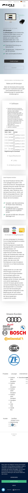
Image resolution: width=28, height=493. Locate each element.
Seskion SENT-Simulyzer (13, 391)
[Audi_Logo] (14, 317)
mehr (14, 485)
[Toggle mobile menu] (24, 5)
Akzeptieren (14, 481)
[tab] (14, 103)
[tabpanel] (14, 129)
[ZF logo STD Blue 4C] (14, 354)
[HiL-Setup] (14, 227)
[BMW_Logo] (14, 325)
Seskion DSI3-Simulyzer (13, 396)
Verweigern (14, 477)
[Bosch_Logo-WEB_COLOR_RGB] (14, 330)
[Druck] (14, 342)
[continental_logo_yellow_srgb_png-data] (14, 335)
